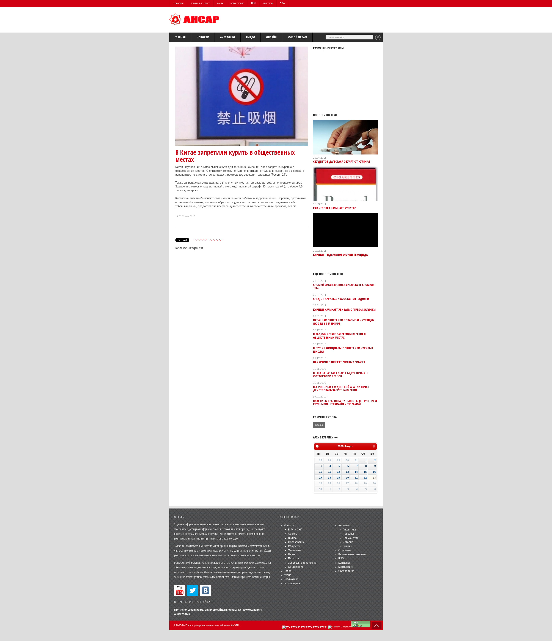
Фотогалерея (292, 583)
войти (220, 3)
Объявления (296, 566)
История (348, 542)
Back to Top (376, 625)
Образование (296, 542)
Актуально (227, 37)
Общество (294, 546)
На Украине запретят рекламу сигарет (339, 362)
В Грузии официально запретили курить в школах (343, 349)
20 (347, 477)
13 (347, 471)
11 (329, 471)
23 (374, 477)
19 (338, 477)
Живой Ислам (297, 37)
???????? (200, 239)
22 (365, 477)
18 (329, 477)
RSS (253, 3)
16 (374, 471)
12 (338, 471)
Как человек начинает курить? (334, 208)
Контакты (344, 562)
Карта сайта (345, 566)
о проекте (178, 3)
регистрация (237, 3)
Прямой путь (350, 538)
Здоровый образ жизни (302, 562)
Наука (291, 554)
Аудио (287, 575)
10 (320, 471)
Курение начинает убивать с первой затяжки (344, 309)
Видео (250, 37)
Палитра (293, 558)
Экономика (294, 550)
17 (320, 477)
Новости (203, 37)
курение (319, 425)
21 (356, 477)
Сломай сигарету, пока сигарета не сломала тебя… (343, 286)
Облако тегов (346, 570)
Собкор (292, 533)
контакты (268, 3)
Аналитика (349, 529)
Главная (180, 37)
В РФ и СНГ (295, 529)
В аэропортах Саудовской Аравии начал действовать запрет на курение (341, 388)
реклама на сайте (200, 3)
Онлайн (271, 37)
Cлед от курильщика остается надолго (341, 299)
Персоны (348, 533)
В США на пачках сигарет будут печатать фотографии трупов (340, 374)
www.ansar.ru (253, 609)
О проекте (344, 550)
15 (365, 471)
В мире (292, 538)
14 (356, 471)
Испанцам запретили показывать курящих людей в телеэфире (343, 321)
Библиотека (291, 579)
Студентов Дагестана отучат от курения (341, 161)
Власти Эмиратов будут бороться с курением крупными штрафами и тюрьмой (345, 402)
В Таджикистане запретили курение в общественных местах (339, 335)
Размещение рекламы (352, 554)
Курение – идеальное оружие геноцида (340, 255)
